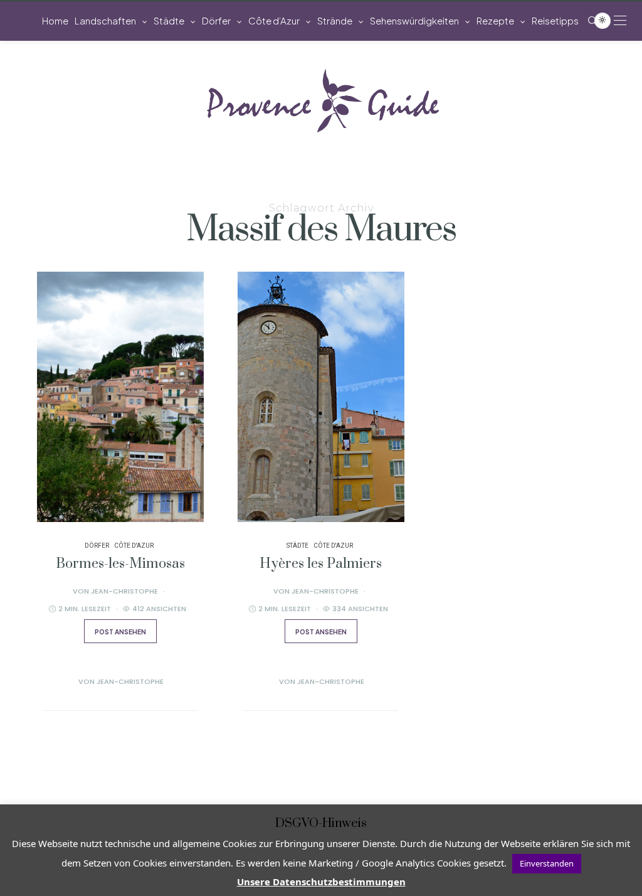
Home (55, 20)
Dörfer (216, 20)
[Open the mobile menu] (620, 20)
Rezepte (495, 20)
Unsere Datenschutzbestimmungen (321, 881)
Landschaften (105, 20)
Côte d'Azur (134, 545)
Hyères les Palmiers (321, 563)
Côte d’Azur (274, 20)
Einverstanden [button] (547, 863)
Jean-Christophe (124, 591)
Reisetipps (555, 20)
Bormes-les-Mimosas (120, 563)
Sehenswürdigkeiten (414, 20)
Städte (169, 20)
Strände (334, 20)
